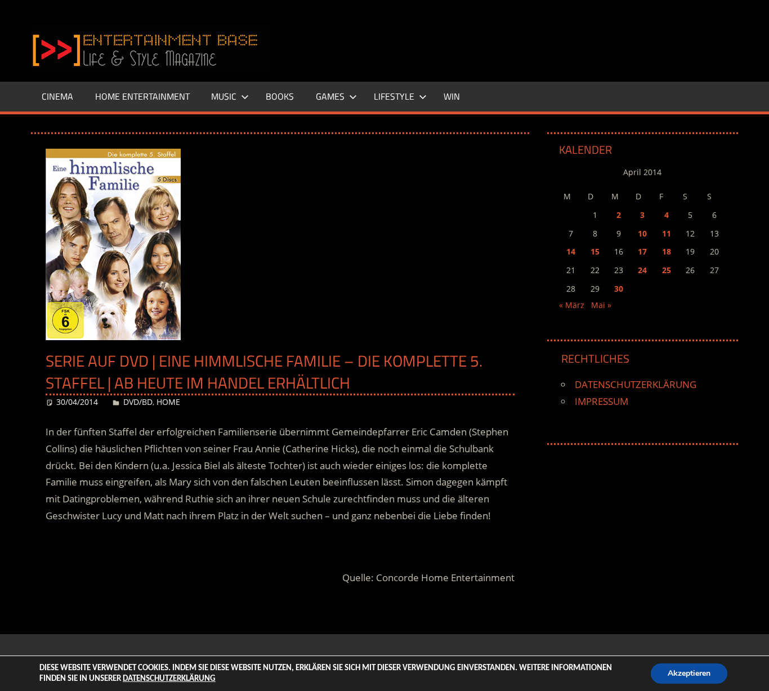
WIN (452, 96)
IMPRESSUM (601, 401)
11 (666, 233)
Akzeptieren (689, 673)
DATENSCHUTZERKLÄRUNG (635, 384)
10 (642, 233)
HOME (168, 401)
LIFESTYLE (394, 96)
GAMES (330, 96)
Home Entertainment (142, 96)
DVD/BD (138, 401)
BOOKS (280, 96)
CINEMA (57, 96)
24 (642, 270)
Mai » (601, 305)
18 (666, 251)
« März (571, 305)
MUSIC (223, 96)
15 (595, 251)
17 (642, 251)
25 (666, 270)
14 (570, 251)
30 (618, 288)
